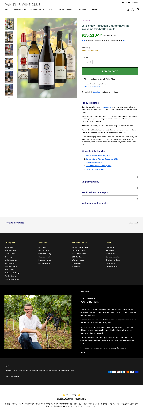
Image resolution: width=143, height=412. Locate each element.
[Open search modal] (127, 9)
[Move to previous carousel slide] (131, 223)
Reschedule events (11, 266)
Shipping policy (10, 254)
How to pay (8, 257)
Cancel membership (44, 263)
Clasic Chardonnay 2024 (95, 169)
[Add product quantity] (90, 62)
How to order (9, 247)
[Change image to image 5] (9, 77)
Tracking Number (10, 276)
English (134, 2)
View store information (92, 86)
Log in (83, 40)
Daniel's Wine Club (24, 370)
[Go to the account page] (132, 9)
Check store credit (44, 257)
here (124, 40)
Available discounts (11, 260)
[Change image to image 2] (9, 37)
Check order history (44, 254)
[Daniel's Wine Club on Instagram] (126, 2)
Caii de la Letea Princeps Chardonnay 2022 (102, 159)
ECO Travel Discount (79, 254)
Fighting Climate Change (80, 247)
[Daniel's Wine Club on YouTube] (129, 2)
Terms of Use (110, 254)
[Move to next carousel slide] (136, 223)
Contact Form (110, 263)
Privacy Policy (110, 250)
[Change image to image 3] (9, 50)
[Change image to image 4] (9, 64)
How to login (42, 247)
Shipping (96, 92)
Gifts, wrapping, (12, 279)
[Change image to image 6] (9, 90)
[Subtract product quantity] (84, 62)
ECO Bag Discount (78, 257)
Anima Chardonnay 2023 (95, 162)
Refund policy (9, 270)
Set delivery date (10, 250)
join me (102, 348)
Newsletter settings (44, 260)
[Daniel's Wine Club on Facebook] (123, 2)
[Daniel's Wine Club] (22, 4)
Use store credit (10, 263)
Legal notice (110, 247)
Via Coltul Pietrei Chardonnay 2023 (98, 166)
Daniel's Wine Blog (112, 266)
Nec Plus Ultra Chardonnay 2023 (98, 156)
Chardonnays (106, 107)
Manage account (43, 250)
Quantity (85, 57)
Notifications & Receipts (12, 273)
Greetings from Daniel (113, 260)
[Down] (9, 97)
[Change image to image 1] (9, 24)
